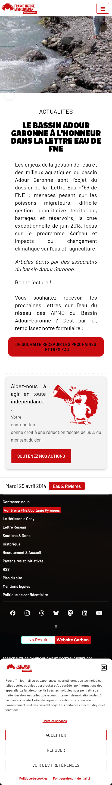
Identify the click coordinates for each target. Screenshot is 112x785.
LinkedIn (85, 613)
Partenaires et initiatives (23, 560)
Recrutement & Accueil (22, 552)
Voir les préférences (56, 765)
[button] (104, 667)
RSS (6, 569)
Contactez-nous (16, 501)
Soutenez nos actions (41, 456)
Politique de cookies (33, 778)
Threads (41, 613)
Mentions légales (16, 586)
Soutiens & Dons (16, 535)
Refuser (56, 750)
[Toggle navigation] (103, 8)
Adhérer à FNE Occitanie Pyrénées (32, 510)
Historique (11, 544)
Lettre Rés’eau (14, 527)
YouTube (99, 613)
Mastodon (70, 613)
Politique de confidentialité (71, 778)
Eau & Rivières (67, 486)
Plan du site (12, 577)
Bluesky (56, 613)
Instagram (27, 613)
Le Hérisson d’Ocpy (18, 518)
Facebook (13, 613)
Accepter (56, 735)
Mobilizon (56, 625)
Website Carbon (73, 639)
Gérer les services (55, 721)
